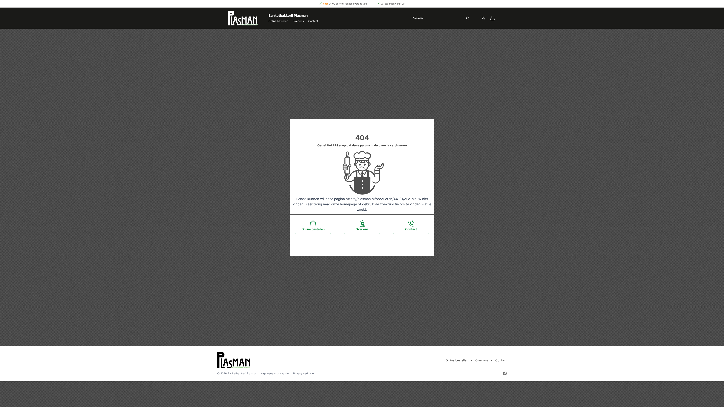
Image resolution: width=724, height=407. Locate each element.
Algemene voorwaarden (275, 373)
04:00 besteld (336, 3)
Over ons (298, 21)
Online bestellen (278, 21)
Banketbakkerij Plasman (242, 373)
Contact (313, 21)
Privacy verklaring (304, 373)
